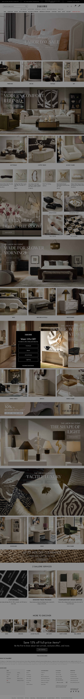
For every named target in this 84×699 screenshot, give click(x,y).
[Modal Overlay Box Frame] (42, 349)
